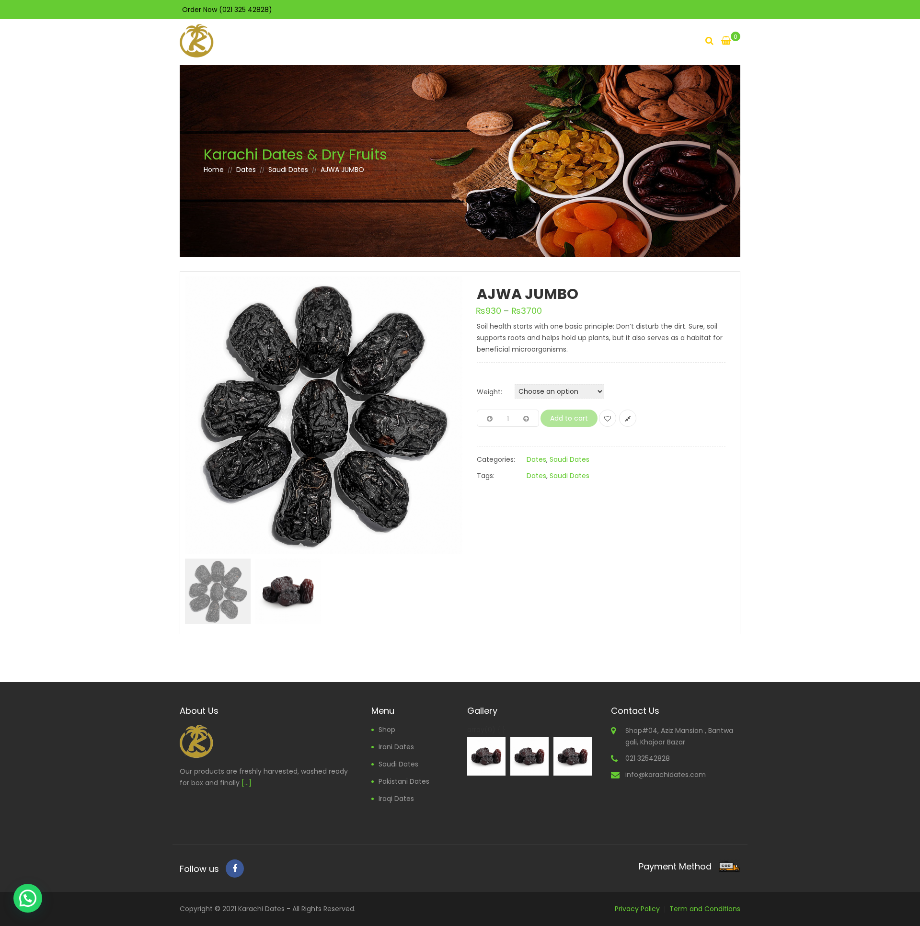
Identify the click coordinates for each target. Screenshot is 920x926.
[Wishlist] (607, 418)
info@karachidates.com (665, 774)
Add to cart (569, 418)
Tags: (485, 475)
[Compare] (627, 418)
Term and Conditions (704, 909)
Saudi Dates (288, 169)
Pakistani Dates (404, 781)
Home (214, 169)
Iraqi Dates (396, 798)
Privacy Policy (637, 909)
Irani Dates (396, 747)
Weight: (489, 392)
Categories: (496, 459)
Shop (387, 729)
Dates (246, 169)
